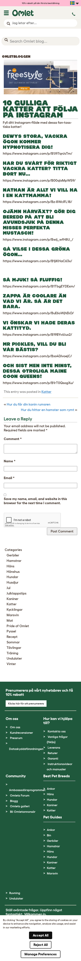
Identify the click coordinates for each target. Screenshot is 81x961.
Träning (12, 653)
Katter (46, 392)
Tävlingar (14, 648)
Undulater (14, 658)
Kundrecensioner (21, 732)
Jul (8, 588)
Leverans (54, 747)
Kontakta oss (57, 731)
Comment (13, 439)
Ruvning (14, 893)
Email (9, 478)
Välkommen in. (35, 914)
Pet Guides (52, 817)
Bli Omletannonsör (22, 811)
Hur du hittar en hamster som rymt (47, 410)
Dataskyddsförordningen (26, 749)
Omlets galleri (20, 806)
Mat (10, 620)
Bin (49, 835)
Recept (12, 637)
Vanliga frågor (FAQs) (57, 739)
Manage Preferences (40, 954)
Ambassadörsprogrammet (27, 790)
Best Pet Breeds (56, 776)
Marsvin (13, 615)
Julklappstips (16, 593)
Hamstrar (14, 561)
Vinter (11, 664)
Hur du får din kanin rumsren (28, 404)
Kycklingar (15, 609)
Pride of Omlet (18, 626)
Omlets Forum (19, 795)
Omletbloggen (16, 56)
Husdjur (12, 582)
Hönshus (13, 572)
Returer (53, 753)
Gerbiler (13, 555)
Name (9, 461)
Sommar (13, 642)
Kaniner (12, 599)
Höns (10, 566)
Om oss (15, 727)
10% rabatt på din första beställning (40, 3)
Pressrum (16, 738)
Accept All (40, 935)
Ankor (51, 788)
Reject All (41, 945)
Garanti (53, 758)
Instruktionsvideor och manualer (59, 766)
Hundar (12, 577)
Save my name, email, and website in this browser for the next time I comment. (35, 501)
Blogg (14, 801)
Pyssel (11, 631)
